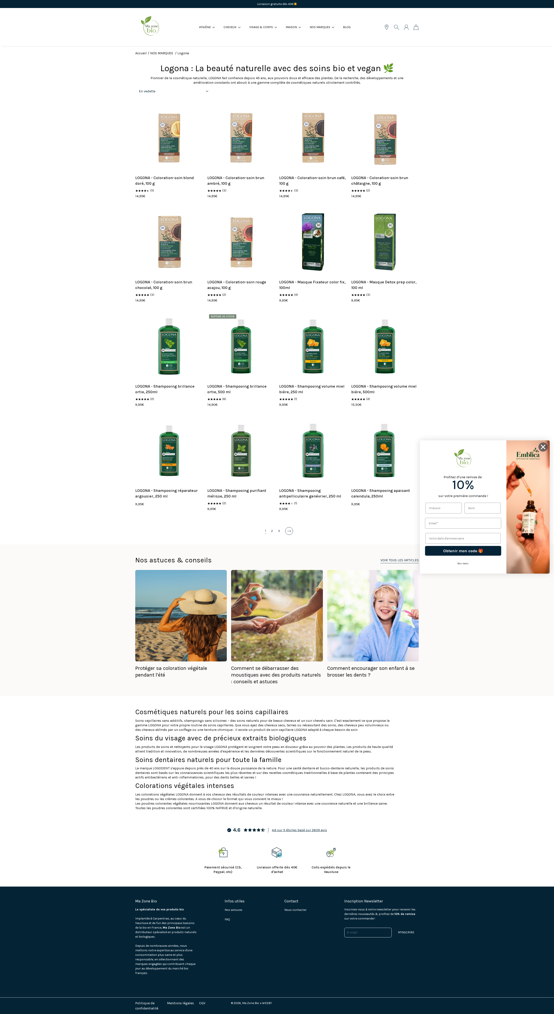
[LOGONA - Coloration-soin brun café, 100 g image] (313, 138)
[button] (207, 27)
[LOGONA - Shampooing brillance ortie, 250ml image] (169, 346)
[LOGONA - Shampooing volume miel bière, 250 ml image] (313, 346)
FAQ (227, 919)
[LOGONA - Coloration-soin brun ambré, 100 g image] (241, 138)
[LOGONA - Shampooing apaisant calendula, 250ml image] (385, 451)
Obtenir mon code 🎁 (463, 551)
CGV (202, 1003)
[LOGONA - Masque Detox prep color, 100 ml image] (385, 242)
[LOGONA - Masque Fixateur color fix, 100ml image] (313, 242)
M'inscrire (406, 932)
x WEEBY (266, 1003)
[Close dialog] (543, 447)
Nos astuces (233, 910)
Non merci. (463, 563)
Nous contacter (295, 910)
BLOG (347, 27)
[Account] (406, 27)
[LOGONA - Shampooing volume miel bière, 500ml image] (385, 346)
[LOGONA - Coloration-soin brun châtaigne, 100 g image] (385, 138)
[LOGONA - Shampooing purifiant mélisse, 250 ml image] (241, 451)
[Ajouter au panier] (197, 156)
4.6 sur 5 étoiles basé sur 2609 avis (299, 830)
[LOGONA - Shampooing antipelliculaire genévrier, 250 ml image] (313, 451)
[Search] (396, 27)
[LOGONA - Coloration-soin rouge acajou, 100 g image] (241, 242)
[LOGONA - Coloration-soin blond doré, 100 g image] (169, 138)
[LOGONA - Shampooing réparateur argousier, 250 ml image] (169, 451)
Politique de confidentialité (146, 1005)
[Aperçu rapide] (197, 166)
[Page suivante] (289, 531)
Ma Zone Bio (250, 1003)
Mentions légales (180, 1003)
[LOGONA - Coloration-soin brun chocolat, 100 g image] (169, 242)
